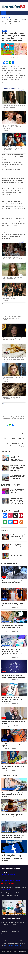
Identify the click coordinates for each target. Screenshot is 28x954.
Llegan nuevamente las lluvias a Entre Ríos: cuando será (17, 490)
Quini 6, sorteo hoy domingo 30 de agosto (16, 545)
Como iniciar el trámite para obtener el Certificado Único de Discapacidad (12, 699)
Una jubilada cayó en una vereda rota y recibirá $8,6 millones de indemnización (17, 468)
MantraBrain (22, 951)
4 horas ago (6, 631)
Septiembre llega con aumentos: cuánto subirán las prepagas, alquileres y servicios (12, 627)
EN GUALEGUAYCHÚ (7, 831)
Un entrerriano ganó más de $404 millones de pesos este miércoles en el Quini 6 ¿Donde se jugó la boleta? (14, 436)
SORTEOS (5, 30)
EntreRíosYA (19, 57)
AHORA (4, 576)
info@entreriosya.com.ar (9, 874)
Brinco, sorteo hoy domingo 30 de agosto (16, 554)
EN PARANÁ (5, 789)
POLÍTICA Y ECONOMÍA (7, 621)
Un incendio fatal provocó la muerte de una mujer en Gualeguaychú (18, 476)
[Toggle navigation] (8, 13)
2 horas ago (6, 585)
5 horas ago (6, 726)
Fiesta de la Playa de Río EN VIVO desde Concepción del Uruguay (14, 445)
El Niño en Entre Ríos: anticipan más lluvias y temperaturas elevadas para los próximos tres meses (17, 502)
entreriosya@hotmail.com (13, 945)
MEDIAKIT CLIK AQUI (7, 883)
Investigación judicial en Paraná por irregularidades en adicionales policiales (17, 458)
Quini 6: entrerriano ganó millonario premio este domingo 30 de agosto (17, 536)
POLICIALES (11, 789)
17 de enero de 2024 (9, 57)
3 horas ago (6, 607)
